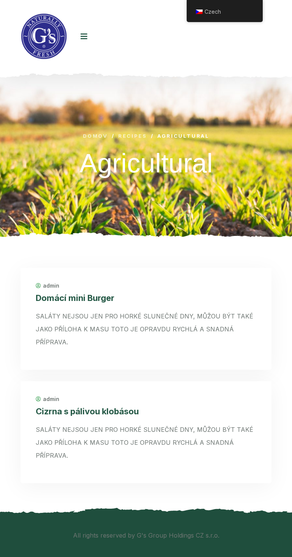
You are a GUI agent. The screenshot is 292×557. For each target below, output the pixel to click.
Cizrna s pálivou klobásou (87, 411)
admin (51, 285)
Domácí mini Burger (75, 298)
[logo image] (44, 36)
